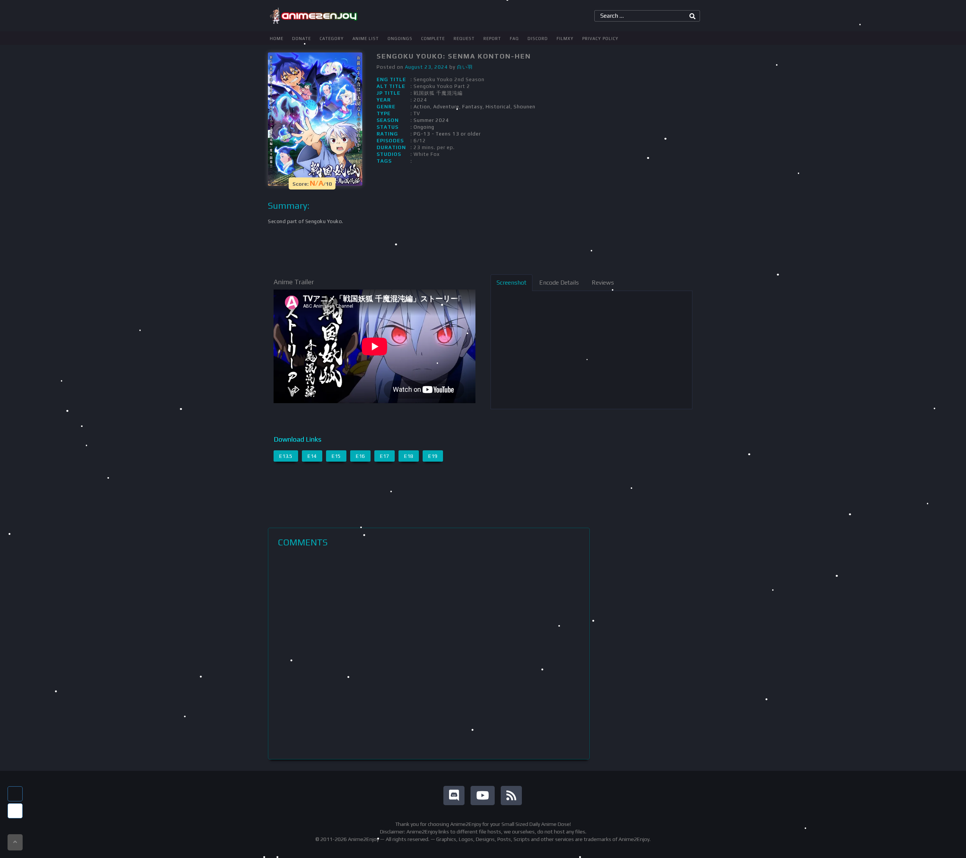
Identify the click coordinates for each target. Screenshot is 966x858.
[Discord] (454, 795)
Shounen (524, 106)
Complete (433, 38)
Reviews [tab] (603, 282)
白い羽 (465, 67)
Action (422, 106)
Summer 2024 (431, 120)
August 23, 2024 (426, 67)
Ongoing (424, 127)
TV (417, 113)
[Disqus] (429, 653)
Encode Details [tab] (559, 282)
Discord (538, 38)
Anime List (365, 38)
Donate (301, 38)
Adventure (446, 106)
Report (492, 38)
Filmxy (565, 38)
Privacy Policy (600, 38)
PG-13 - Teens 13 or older (447, 134)
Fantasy (472, 106)
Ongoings (400, 38)
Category (332, 38)
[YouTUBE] (483, 795)
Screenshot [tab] (511, 282)
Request (464, 38)
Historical (498, 106)
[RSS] (511, 795)
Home (276, 38)
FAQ (514, 38)
